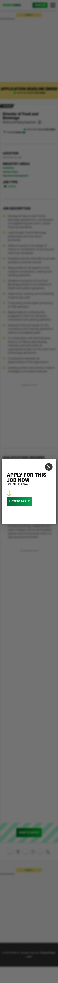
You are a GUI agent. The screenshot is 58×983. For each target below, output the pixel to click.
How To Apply (19, 501)
